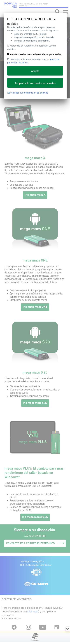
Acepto (35, 71)
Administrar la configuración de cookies (27, 92)
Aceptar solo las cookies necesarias (35, 83)
